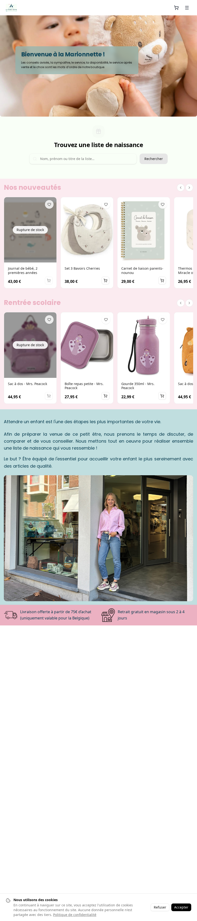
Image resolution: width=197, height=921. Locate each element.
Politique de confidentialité (74, 914)
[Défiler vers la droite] (189, 187)
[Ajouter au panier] (105, 280)
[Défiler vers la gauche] (181, 187)
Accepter (181, 907)
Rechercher (153, 158)
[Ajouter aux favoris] (49, 204)
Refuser (160, 907)
